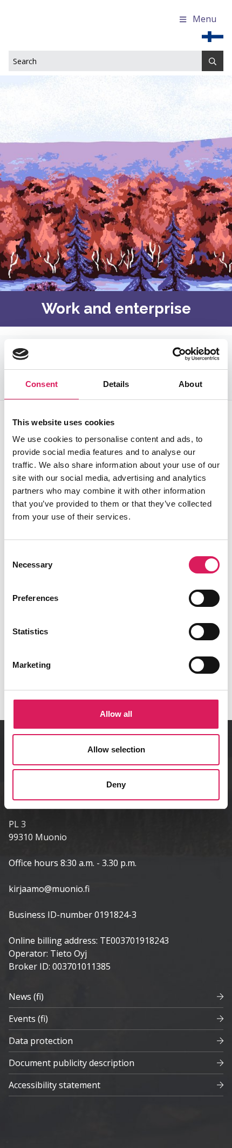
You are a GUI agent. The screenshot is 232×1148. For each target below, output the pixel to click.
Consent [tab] (41, 384)
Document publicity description (71, 1063)
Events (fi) (28, 1019)
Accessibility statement (54, 1085)
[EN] (212, 35)
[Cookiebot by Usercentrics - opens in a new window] (172, 354)
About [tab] (190, 384)
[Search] (212, 61)
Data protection (41, 1041)
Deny (116, 784)
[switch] (204, 598)
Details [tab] (116, 384)
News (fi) (26, 996)
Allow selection (116, 749)
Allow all (116, 713)
